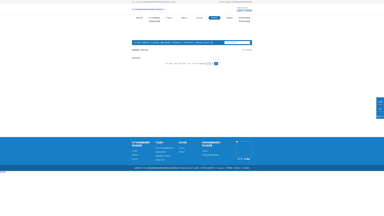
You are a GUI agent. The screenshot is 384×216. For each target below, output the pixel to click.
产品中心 (169, 18)
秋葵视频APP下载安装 (162, 156)
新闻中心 (184, 18)
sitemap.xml (221, 168)
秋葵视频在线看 (160, 152)
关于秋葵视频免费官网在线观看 (154, 18)
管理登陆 (229, 168)
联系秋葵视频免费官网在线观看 (242, 2)
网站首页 (139, 18)
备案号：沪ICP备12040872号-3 (204, 168)
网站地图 (3, 172)
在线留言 (228, 2)
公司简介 (135, 151)
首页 (243, 50)
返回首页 (221, 2)
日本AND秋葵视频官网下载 (164, 148)
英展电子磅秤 (159, 160)
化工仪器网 (245, 168)
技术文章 (199, 18)
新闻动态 (135, 155)
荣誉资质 (214, 18)
